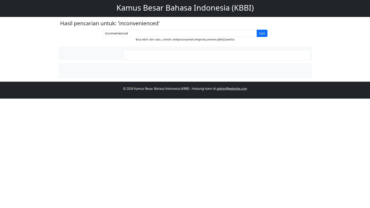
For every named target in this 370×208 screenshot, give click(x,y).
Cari (262, 33)
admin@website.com (232, 88)
